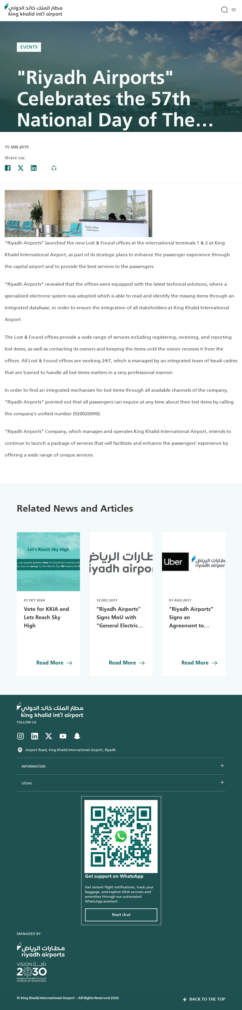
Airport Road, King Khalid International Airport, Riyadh (70, 750)
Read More (49, 663)
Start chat (121, 915)
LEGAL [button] (27, 783)
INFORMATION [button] (33, 766)
